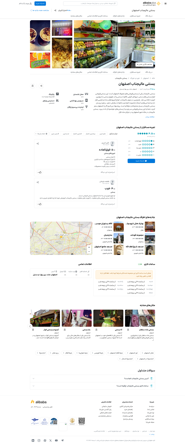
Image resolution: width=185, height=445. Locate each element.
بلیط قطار (126, 431)
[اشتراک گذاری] (41, 85)
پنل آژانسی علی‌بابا (105, 409)
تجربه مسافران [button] (135, 16)
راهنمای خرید (128, 409)
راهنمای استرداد (127, 413)
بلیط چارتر (152, 431)
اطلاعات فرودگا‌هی (100, 431)
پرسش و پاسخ (128, 419)
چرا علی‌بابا (150, 413)
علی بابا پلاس (150, 416)
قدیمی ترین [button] (55, 134)
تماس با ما (150, 409)
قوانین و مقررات (128, 416)
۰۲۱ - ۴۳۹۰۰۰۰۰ (36, 407)
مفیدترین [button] (103, 134)
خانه (153, 78)
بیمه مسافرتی (149, 419)
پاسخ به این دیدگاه (107, 172)
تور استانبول (135, 431)
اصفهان (146, 78)
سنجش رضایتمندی (104, 416)
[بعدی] (30, 326)
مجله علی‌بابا (150, 422)
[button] (37, 143)
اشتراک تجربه (40, 3)
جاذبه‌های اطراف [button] (119, 16)
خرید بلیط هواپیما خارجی (114, 431)
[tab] (149, 16)
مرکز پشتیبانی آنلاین (126, 406)
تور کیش (144, 431)
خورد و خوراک (135, 78)
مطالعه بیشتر (149, 117)
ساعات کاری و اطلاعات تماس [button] (97, 16)
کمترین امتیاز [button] (77, 134)
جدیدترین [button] (66, 134)
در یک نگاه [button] (148, 16)
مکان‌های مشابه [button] (76, 16)
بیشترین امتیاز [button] (90, 134)
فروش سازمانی (106, 406)
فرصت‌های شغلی (105, 413)
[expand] (33, 378)
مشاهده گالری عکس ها (144, 64)
